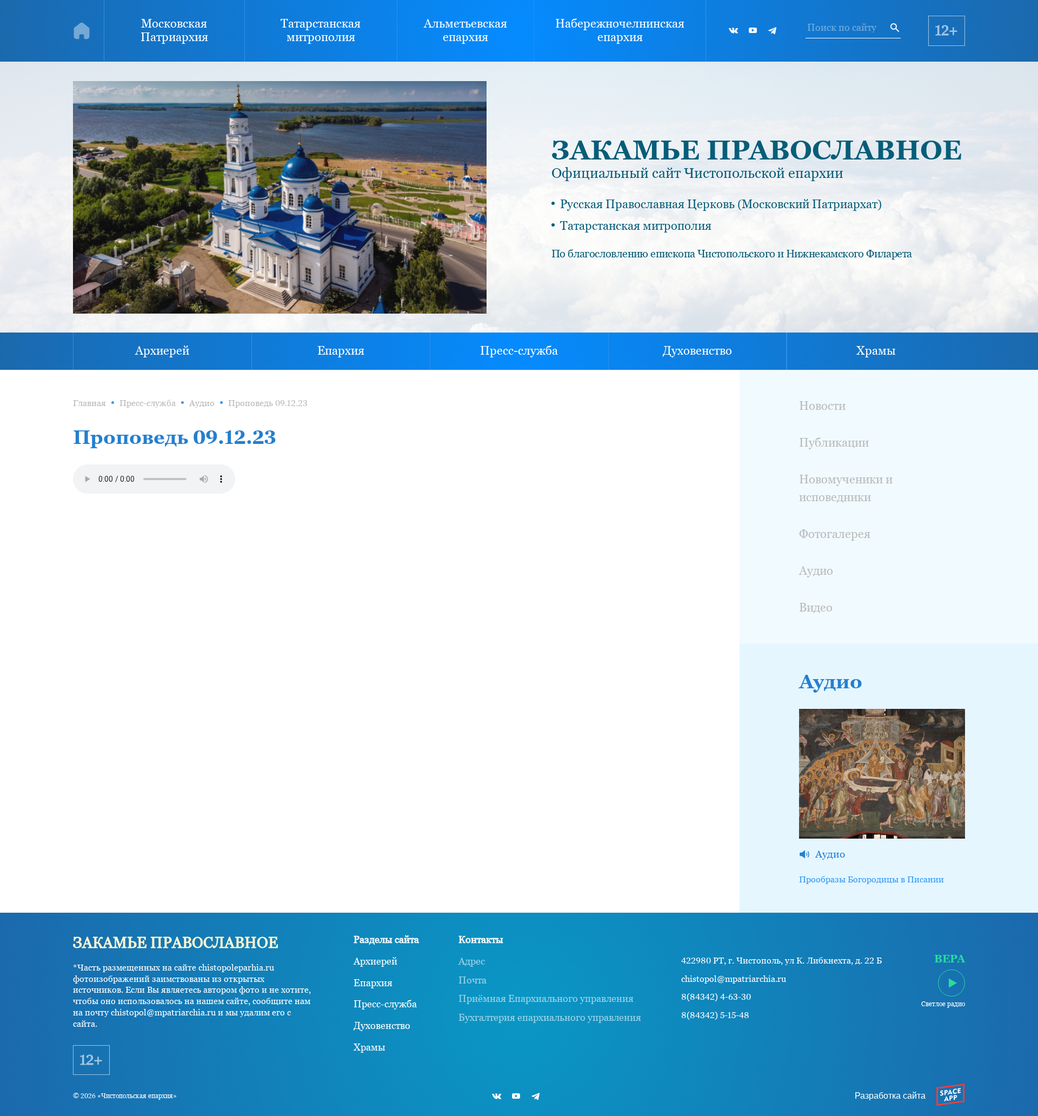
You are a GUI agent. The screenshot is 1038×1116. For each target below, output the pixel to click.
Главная (89, 403)
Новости (822, 406)
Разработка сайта (890, 1095)
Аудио (202, 403)
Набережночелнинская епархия (619, 30)
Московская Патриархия (174, 30)
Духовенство (697, 350)
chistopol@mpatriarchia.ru (733, 979)
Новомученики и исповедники (846, 488)
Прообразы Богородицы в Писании (871, 879)
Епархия (340, 350)
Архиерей (162, 350)
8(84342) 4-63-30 (716, 997)
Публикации (834, 442)
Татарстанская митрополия (321, 30)
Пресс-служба (519, 350)
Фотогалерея (834, 534)
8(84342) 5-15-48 (715, 1015)
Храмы (876, 350)
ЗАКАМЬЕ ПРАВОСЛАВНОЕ (756, 150)
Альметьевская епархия (465, 30)
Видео (816, 607)
